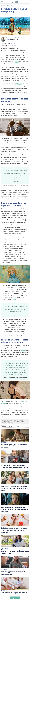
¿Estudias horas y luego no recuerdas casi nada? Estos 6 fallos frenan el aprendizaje (14, 446)
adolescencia (19, 83)
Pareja (3, 485)
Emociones (9, 5)
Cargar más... (15, 598)
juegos (5, 238)
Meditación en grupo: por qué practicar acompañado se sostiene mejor (14, 593)
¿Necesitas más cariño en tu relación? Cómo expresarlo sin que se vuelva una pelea (14, 488)
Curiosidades (4, 506)
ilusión (15, 149)
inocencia (23, 350)
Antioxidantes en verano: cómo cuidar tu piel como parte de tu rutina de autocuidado (14, 530)
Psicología (4, 442)
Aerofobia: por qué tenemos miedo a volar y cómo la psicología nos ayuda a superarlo (14, 509)
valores (17, 61)
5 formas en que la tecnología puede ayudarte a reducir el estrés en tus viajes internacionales (15, 551)
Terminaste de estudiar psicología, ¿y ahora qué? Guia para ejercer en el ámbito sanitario (14, 572)
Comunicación (4, 463)
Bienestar (3, 5)
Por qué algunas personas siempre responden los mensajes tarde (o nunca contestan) (14, 467)
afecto (14, 299)
